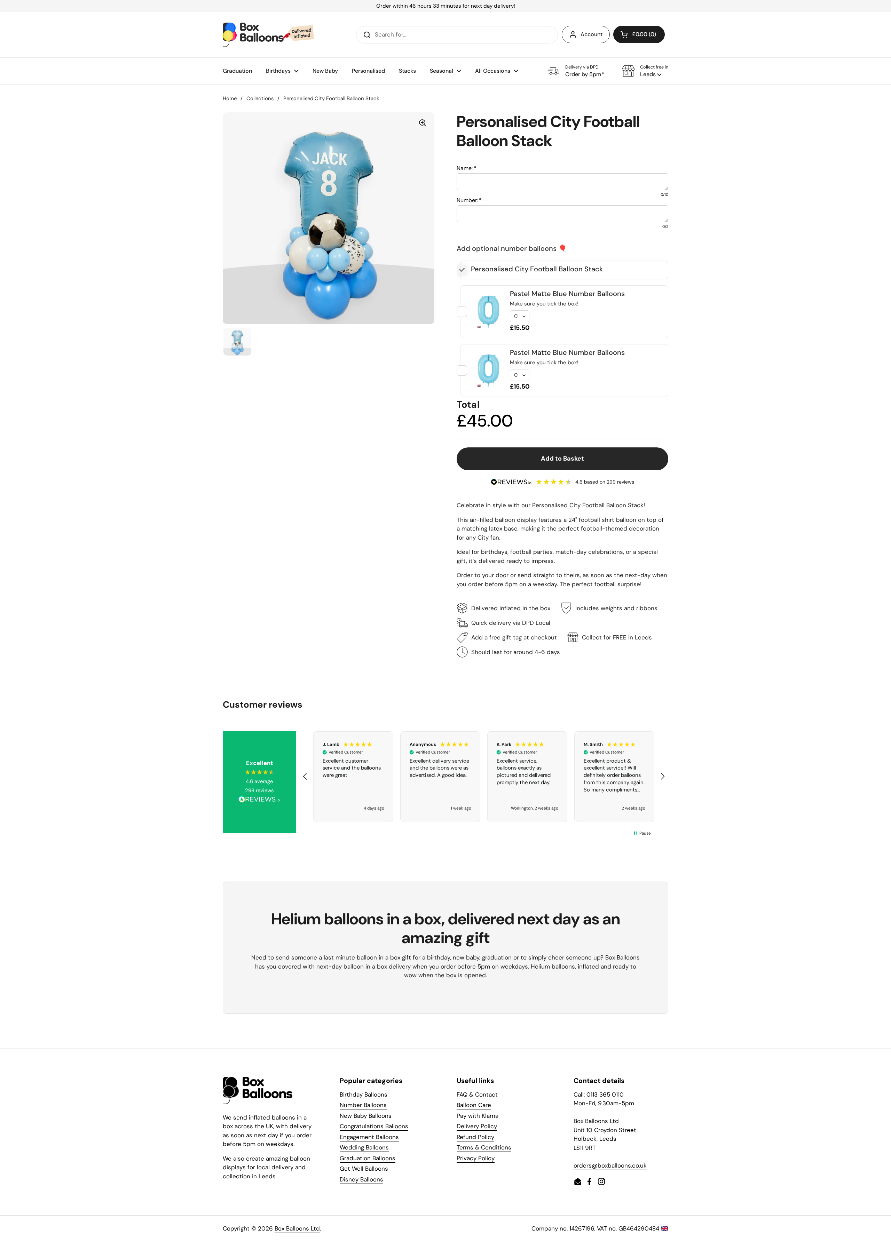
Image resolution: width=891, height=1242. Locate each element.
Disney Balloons (361, 1179)
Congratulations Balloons (374, 1126)
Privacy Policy (476, 1158)
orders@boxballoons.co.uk (610, 1165)
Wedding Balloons (364, 1147)
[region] (484, 776)
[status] (445, 6)
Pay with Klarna (477, 1116)
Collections (260, 98)
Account (591, 34)
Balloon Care (474, 1105)
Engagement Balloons (369, 1137)
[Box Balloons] (268, 35)
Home (230, 98)
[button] (645, 71)
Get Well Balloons (364, 1168)
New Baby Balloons (366, 1116)
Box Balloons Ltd (297, 1228)
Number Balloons (363, 1105)
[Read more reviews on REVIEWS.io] (259, 800)
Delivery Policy (477, 1126)
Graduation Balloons (367, 1158)
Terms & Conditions (484, 1147)
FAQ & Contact (477, 1094)
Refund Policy (475, 1137)
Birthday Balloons (363, 1094)
